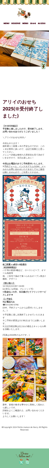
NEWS (25, 24)
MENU (6, 24)
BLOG (33, 24)
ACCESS (41, 24)
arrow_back (5, 2)
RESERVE (15, 24)
